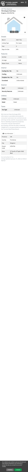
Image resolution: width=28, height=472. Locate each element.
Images (12, 31)
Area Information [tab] (8, 133)
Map (17, 31)
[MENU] (25, 2)
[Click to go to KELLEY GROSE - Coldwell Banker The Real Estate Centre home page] (9, 3)
